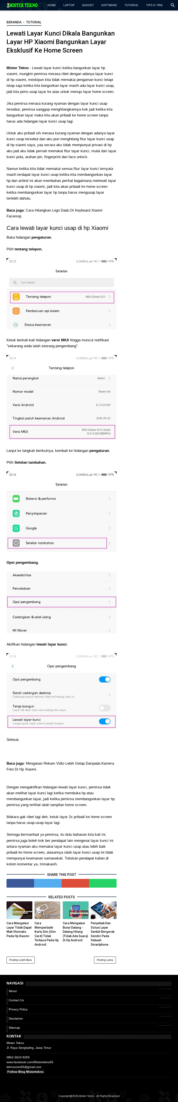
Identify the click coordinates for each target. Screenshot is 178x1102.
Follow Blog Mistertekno (25, 1071)
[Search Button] (172, 6)
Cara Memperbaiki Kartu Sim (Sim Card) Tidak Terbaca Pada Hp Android (47, 933)
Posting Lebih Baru (20, 960)
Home (52, 5)
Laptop (69, 5)
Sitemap (14, 1027)
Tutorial (132, 5)
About (13, 991)
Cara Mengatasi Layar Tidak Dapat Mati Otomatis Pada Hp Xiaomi (19, 929)
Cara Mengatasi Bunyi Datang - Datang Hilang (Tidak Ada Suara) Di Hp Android (75, 931)
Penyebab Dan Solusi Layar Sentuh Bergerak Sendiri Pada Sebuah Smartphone (102, 933)
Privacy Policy (18, 1009)
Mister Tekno (86, 1096)
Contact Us (16, 1000)
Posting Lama (105, 960)
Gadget (88, 5)
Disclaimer (16, 1018)
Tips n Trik (154, 5)
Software (109, 5)
